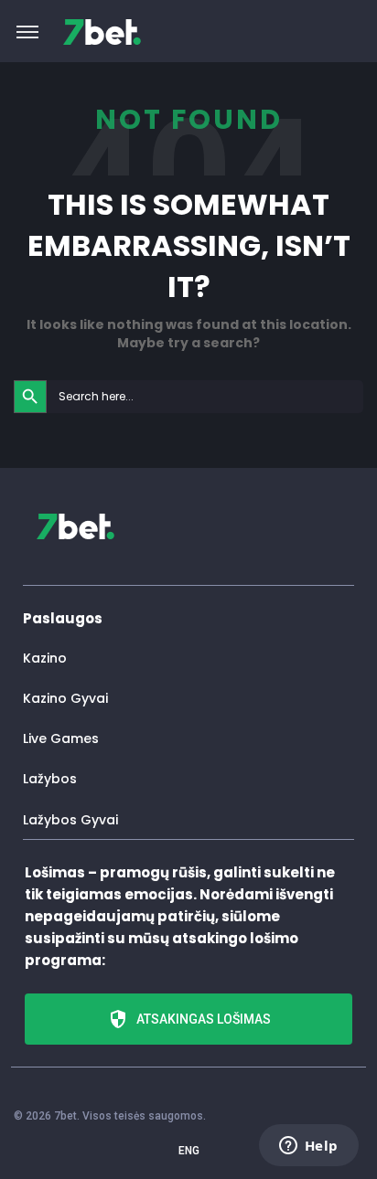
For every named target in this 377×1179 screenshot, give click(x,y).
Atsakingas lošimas (203, 1019)
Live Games (61, 738)
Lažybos (50, 779)
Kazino (45, 658)
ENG (188, 1150)
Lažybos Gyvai (70, 820)
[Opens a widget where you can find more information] (308, 1147)
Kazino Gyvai (65, 698)
